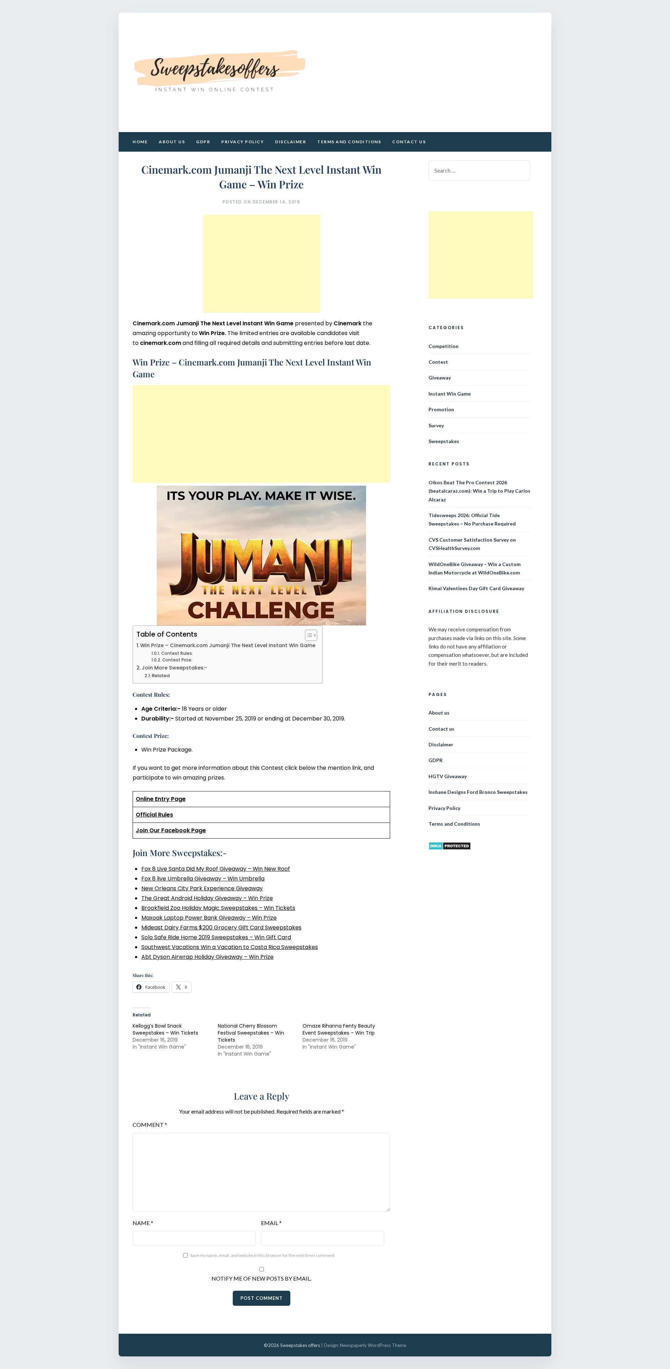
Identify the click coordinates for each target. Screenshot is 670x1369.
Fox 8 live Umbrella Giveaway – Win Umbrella (203, 879)
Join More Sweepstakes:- (174, 667)
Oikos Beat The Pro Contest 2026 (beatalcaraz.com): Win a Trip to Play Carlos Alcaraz (479, 490)
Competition (444, 346)
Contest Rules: (177, 653)
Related (161, 675)
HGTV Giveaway (448, 776)
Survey (436, 425)
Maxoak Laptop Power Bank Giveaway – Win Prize (209, 918)
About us (172, 141)
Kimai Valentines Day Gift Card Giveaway (476, 588)
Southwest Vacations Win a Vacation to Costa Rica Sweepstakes (229, 947)
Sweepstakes (444, 441)
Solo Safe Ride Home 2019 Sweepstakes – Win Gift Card (216, 937)
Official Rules (154, 815)
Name (143, 1222)
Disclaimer (290, 141)
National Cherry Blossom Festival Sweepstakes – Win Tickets (251, 1032)
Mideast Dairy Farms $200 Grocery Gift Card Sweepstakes (221, 927)
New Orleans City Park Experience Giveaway (202, 888)
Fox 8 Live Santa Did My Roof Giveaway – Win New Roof (215, 869)
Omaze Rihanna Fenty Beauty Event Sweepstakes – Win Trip (339, 1029)
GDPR (203, 141)
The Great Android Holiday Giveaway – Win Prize (207, 898)
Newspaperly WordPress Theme (373, 1345)
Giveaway (440, 378)
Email (271, 1222)
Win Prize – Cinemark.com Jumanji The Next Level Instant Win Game (227, 645)
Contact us (409, 141)
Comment (150, 1124)
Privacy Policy (242, 141)
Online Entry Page (161, 799)
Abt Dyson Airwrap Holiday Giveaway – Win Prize (207, 957)
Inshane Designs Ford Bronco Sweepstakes (478, 792)
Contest (438, 362)
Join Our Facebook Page (171, 830)
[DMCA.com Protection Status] (450, 848)
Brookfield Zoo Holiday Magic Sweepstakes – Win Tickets (218, 908)
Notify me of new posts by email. (261, 1278)
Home (140, 141)
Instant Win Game (450, 394)
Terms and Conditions (349, 141)
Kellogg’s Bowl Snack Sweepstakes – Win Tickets (165, 1029)
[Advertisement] (261, 264)
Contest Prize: (177, 660)
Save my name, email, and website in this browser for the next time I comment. (262, 1255)
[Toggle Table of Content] (307, 635)
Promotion (441, 409)
